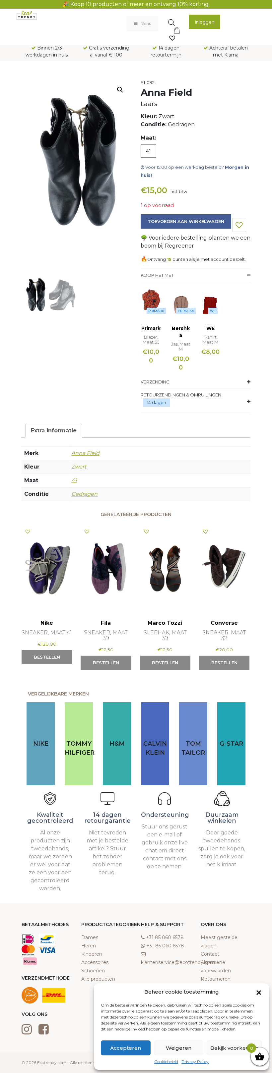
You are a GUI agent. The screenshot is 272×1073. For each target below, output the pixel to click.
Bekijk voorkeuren (234, 1048)
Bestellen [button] (47, 657)
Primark (156, 311)
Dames (89, 937)
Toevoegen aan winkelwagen (186, 221)
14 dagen (156, 402)
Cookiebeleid (166, 1061)
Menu (146, 23)
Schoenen (93, 971)
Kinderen (91, 954)
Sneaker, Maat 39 (106, 635)
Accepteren (125, 1048)
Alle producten (98, 979)
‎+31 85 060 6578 (165, 937)
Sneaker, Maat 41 (47, 632)
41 (74, 480)
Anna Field (85, 453)
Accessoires (94, 962)
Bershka (186, 311)
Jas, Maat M (180, 346)
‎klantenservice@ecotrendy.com (178, 962)
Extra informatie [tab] (54, 430)
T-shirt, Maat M (210, 339)
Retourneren (216, 979)
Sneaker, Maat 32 (224, 635)
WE (213, 311)
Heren (88, 946)
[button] (258, 992)
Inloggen (204, 22)
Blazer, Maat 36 (151, 339)
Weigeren (178, 1048)
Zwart (78, 467)
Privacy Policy (195, 1061)
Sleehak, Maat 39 (165, 635)
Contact (210, 954)
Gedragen (84, 494)
